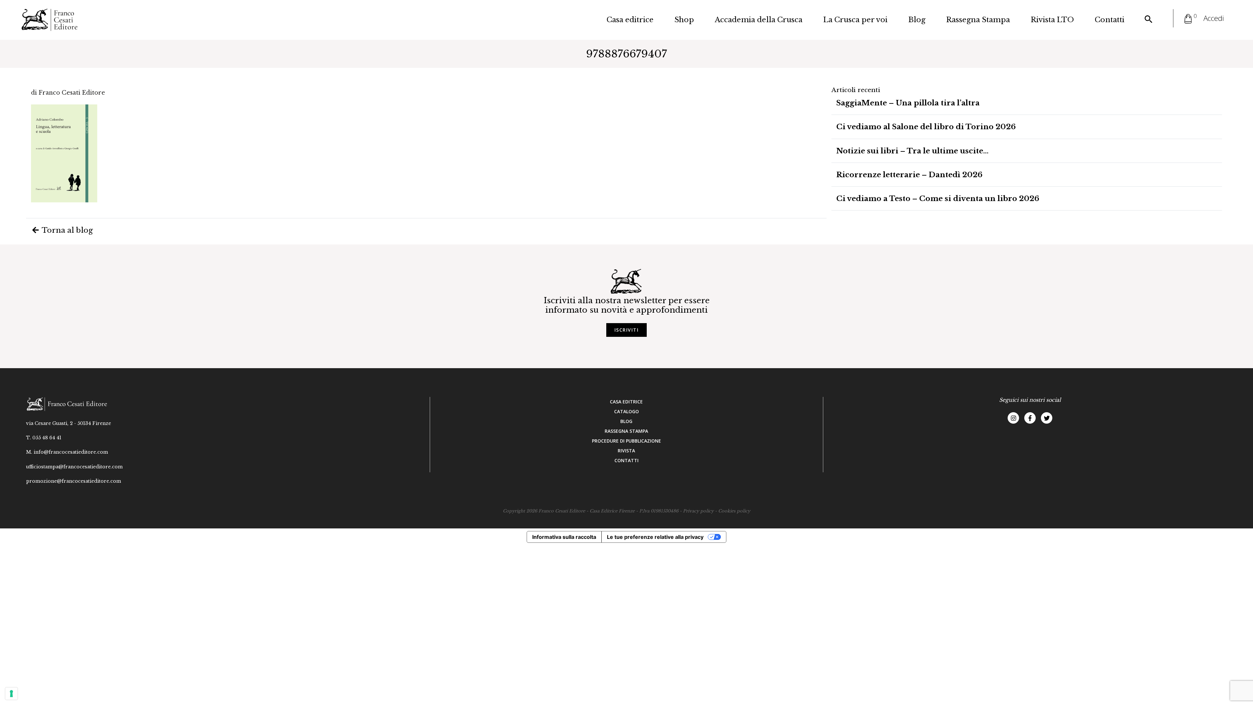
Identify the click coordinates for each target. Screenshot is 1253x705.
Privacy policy (698, 511)
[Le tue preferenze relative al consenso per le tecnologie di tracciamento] (11, 693)
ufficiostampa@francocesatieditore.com (74, 467)
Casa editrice (630, 19)
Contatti (1109, 19)
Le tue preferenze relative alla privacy (655, 537)
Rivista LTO (1052, 19)
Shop (684, 19)
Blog (916, 19)
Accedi (1213, 18)
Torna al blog (66, 230)
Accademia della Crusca (758, 19)
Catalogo (626, 411)
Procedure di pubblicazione (626, 441)
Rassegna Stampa (978, 19)
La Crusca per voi (855, 19)
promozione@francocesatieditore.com (73, 481)
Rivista (626, 450)
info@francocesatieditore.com (71, 452)
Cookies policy (734, 511)
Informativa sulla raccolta (564, 537)
